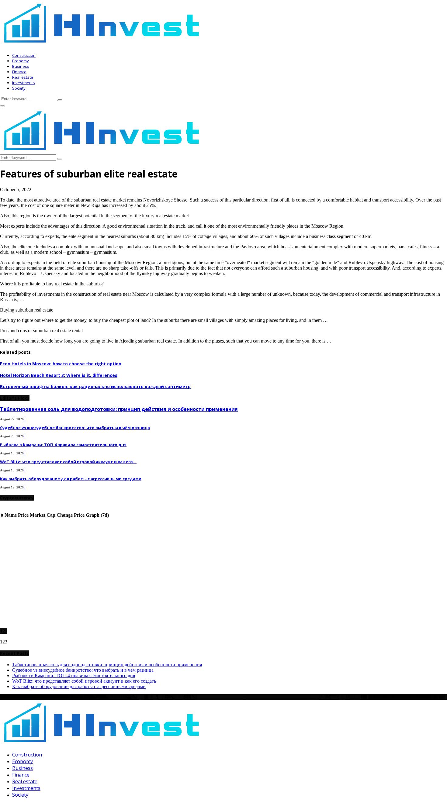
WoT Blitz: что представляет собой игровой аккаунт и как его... (68, 461)
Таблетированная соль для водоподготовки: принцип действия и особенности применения (119, 409)
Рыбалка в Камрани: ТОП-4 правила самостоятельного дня (63, 444)
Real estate (22, 77)
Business (20, 66)
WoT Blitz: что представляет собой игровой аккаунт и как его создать (84, 681)
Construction (24, 55)
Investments (23, 82)
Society (19, 88)
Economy (20, 61)
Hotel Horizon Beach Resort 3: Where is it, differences (58, 375)
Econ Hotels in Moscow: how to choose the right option (60, 364)
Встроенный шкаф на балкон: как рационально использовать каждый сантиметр (95, 386)
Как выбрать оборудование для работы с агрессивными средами (70, 478)
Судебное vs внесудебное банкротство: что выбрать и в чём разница (75, 427)
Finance (19, 71)
